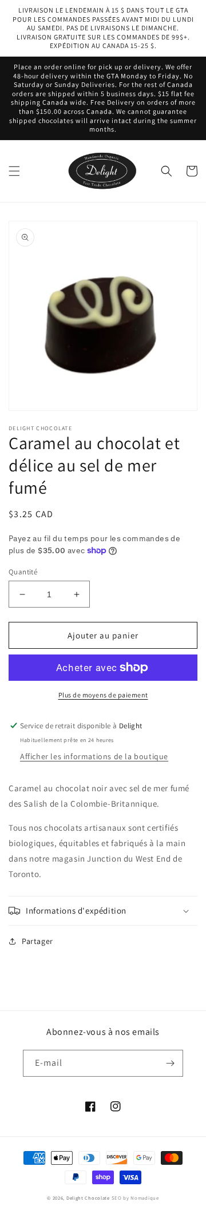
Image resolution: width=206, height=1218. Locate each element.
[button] (14, 171)
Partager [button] (37, 941)
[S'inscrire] (170, 1063)
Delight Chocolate (88, 1198)
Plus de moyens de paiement (103, 695)
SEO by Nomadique (135, 1198)
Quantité (23, 572)
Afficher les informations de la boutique (94, 756)
